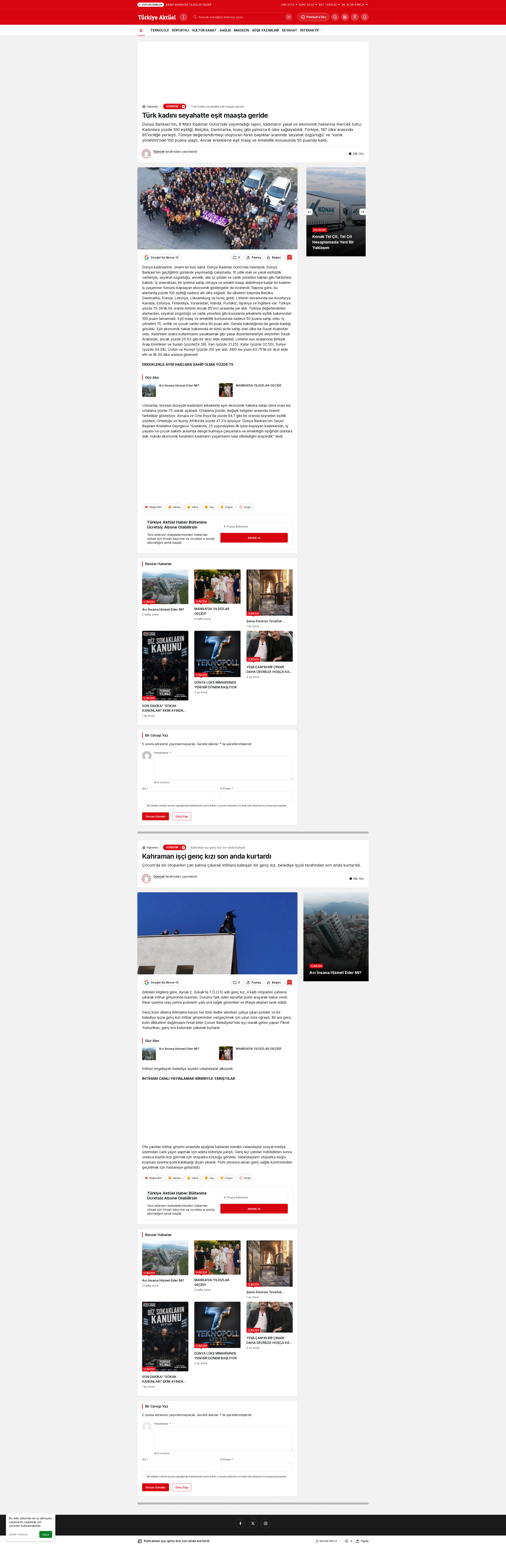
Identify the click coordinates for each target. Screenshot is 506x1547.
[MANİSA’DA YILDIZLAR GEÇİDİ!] (256, 390)
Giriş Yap (181, 816)
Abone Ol (254, 537)
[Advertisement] (253, 69)
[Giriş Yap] (355, 17)
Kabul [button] (45, 1534)
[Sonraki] (362, 212)
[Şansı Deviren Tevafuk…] (269, 598)
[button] (345, 17)
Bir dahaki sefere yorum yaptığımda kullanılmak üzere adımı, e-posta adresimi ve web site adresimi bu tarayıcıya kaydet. (217, 805)
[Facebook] (240, 1523)
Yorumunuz (162, 752)
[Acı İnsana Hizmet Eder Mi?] (179, 390)
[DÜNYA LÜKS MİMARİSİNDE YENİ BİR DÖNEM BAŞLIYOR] (217, 674)
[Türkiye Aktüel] (156, 17)
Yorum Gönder (155, 816)
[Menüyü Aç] (183, 17)
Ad (145, 788)
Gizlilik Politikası (18, 1534)
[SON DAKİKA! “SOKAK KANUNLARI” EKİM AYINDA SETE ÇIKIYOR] (165, 674)
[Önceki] (309, 212)
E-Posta (226, 788)
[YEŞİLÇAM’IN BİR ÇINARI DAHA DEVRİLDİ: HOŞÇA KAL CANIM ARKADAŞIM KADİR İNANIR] (269, 674)
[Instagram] (265, 1523)
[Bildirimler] (365, 17)
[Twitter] (253, 1523)
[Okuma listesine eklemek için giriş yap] (289, 257)
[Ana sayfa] (141, 30)
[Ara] (335, 17)
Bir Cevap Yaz (156, 735)
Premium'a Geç (316, 17)
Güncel (158, 151)
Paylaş (365, 1540)
